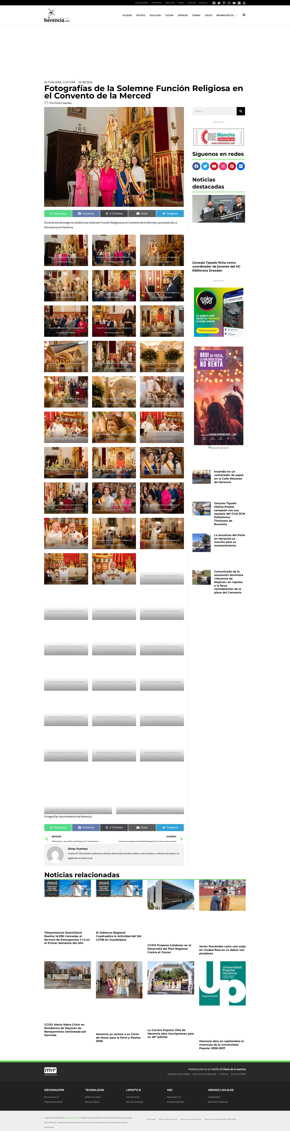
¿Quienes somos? (141, 3)
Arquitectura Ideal (53, 1033)
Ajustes (214, 1125)
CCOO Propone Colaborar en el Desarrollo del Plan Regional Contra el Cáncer (169, 919)
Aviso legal (151, 1050)
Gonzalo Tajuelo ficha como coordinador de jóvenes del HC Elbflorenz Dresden (216, 239)
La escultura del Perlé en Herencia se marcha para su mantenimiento (229, 499)
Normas (181, 3)
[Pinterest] (224, 3)
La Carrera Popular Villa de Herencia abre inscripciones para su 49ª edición (171, 973)
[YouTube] (234, 3)
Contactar (191, 3)
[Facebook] (213, 3)
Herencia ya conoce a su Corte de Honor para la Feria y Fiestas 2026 (118, 973)
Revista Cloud (92, 1033)
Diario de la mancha (234, 1000)
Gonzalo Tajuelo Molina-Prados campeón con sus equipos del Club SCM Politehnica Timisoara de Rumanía (229, 474)
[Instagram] (229, 3)
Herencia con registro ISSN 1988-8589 (220, 1050)
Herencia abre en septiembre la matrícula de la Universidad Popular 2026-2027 (221, 973)
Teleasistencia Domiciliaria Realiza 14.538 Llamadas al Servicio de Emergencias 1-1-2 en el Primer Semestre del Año (67, 920)
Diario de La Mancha (218, 1033)
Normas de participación (190, 1050)
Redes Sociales (93, 1028)
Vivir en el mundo (134, 1033)
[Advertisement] (145, 50)
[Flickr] (239, 3)
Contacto (223, 1005)
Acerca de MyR (238, 1005)
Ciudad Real (214, 1028)
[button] (235, 15)
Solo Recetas (133, 1028)
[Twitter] (219, 3)
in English (203, 3)
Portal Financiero (175, 1033)
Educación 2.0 (174, 1028)
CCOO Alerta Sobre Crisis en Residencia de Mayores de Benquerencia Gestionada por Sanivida (65, 974)
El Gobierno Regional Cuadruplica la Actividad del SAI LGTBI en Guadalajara (118, 919)
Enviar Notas (157, 3)
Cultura (69, 82)
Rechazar (193, 1125)
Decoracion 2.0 (51, 1028)
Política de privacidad (168, 1050)
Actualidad (52, 82)
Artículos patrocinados (178, 1005)
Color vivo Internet (71, 1049)
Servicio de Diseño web (204, 1005)
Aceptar (172, 1125)
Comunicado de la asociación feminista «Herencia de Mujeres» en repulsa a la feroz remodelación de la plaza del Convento (228, 524)
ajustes (150, 1127)
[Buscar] (241, 111)
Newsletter (170, 3)
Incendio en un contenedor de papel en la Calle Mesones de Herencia (228, 449)
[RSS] (244, 3)
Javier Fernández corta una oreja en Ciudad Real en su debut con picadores (222, 919)
